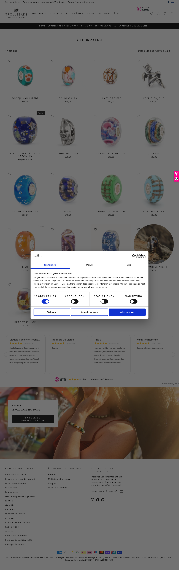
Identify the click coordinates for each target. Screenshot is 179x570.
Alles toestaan (127, 312)
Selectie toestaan (89, 312)
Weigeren (51, 312)
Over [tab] (129, 265)
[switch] (74, 301)
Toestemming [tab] (50, 265)
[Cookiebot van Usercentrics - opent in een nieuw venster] (134, 256)
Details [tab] (89, 265)
